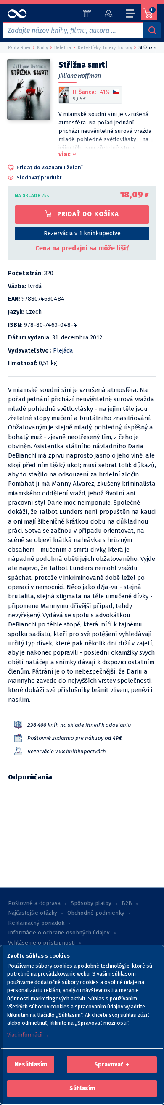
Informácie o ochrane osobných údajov (59, 932)
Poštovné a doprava (34, 903)
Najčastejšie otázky (32, 913)
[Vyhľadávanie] (152, 30)
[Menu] (130, 15)
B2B (127, 903)
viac (64, 154)
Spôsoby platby (91, 903)
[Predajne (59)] (87, 13)
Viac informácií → (28, 1034)
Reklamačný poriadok (36, 923)
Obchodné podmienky (95, 913)
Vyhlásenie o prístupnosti (41, 942)
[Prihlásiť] (108, 13)
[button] (31, 1064)
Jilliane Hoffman (79, 75)
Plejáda (63, 350)
